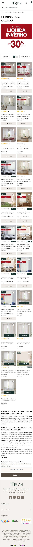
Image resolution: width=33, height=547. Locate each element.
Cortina (10, 12)
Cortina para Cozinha (19, 12)
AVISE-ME (24, 303)
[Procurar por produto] (3, 7)
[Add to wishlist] (13, 65)
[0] (30, 3)
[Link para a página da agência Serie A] (12, 545)
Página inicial (4, 12)
